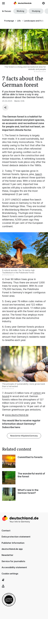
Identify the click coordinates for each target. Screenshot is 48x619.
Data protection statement (16, 536)
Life (19, 21)
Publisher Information (13, 543)
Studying (36, 11)
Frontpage (9, 21)
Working (20, 11)
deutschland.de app (12, 549)
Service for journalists (13, 561)
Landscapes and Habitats (36, 21)
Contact (6, 530)
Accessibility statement (14, 567)
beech (38, 174)
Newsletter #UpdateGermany (24, 436)
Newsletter (7, 555)
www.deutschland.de (16, 415)
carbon (37, 393)
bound (5, 396)
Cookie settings (10, 573)
